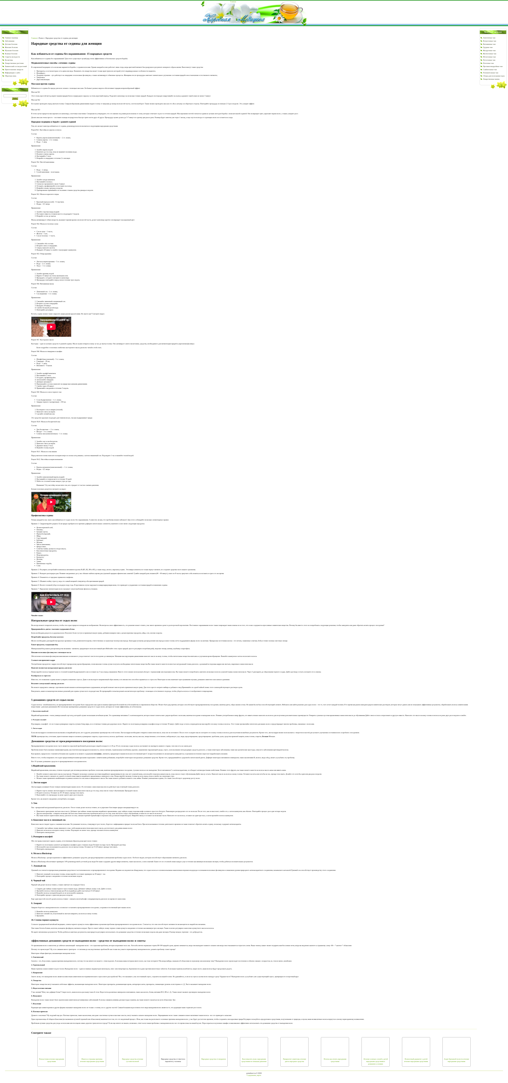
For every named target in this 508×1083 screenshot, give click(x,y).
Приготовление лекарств (14, 70)
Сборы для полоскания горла (494, 76)
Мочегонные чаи (489, 57)
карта (259, 1075)
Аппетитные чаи (489, 38)
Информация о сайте (12, 73)
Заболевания (9, 41)
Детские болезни (11, 44)
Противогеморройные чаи (493, 66)
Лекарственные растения (14, 63)
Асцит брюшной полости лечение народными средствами (456, 1060)
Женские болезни (11, 47)
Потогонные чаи (489, 60)
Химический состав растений (16, 66)
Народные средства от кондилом (213, 1059)
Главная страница (11, 38)
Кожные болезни (11, 54)
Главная (233, 2)
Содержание (251, 1075)
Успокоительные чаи (490, 73)
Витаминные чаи (489, 44)
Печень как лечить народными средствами (335, 1060)
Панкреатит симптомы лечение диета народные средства (294, 1060)
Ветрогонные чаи (489, 41)
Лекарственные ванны (491, 79)
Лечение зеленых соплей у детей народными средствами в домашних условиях (375, 1061)
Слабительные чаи (490, 70)
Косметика (9, 60)
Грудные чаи (488, 47)
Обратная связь (10, 76)
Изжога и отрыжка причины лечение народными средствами (92, 1060)
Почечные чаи (488, 63)
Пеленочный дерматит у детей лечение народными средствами (416, 1060)
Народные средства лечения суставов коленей (132, 1060)
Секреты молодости (12, 57)
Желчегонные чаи (489, 54)
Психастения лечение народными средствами (51, 1060)
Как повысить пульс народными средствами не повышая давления (253, 1060)
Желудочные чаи (489, 50)
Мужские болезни (11, 50)
